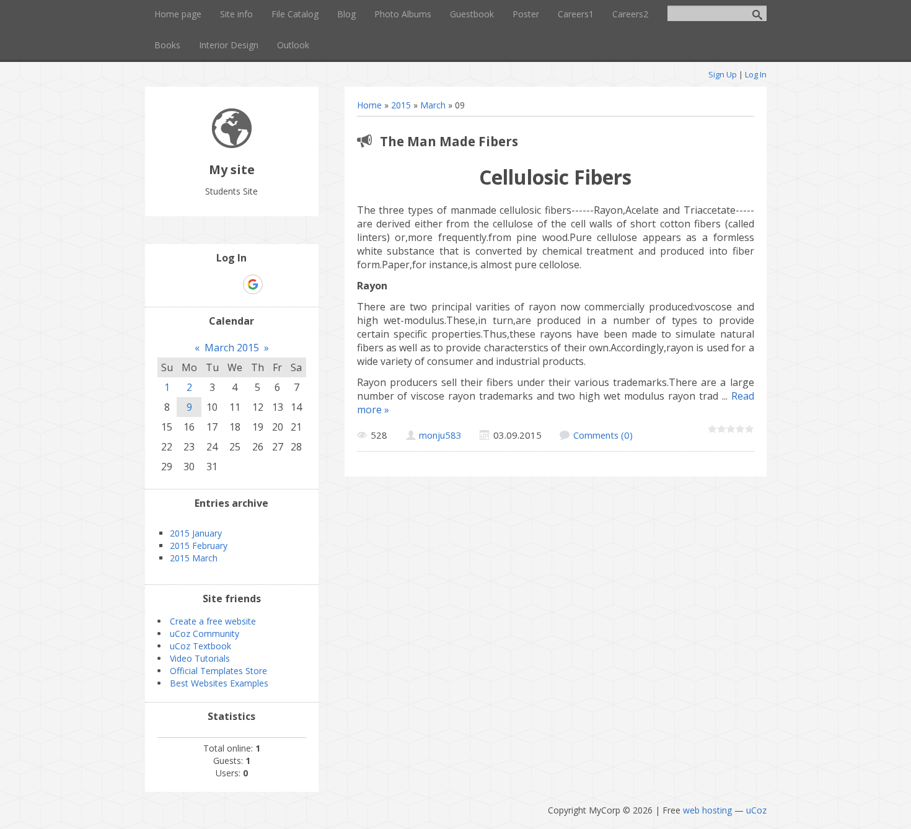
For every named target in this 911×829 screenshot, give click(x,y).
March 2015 (232, 347)
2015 (401, 105)
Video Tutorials (200, 658)
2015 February (198, 545)
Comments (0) (603, 435)
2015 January (196, 533)
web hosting (707, 810)
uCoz (756, 810)
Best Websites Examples (219, 683)
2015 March (194, 558)
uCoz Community (204, 633)
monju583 (440, 435)
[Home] (232, 145)
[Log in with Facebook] (231, 284)
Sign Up (722, 74)
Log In (756, 74)
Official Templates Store (218, 671)
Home (369, 105)
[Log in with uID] (210, 284)
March (433, 105)
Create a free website (213, 621)
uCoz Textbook (200, 646)
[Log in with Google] (253, 284)
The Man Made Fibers (449, 141)
